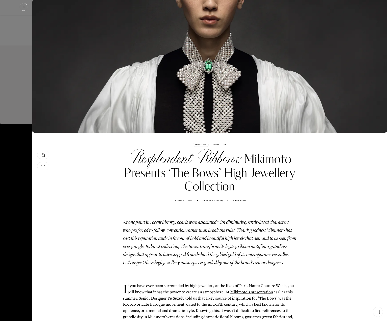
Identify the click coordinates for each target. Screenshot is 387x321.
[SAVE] (43, 166)
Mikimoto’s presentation (251, 292)
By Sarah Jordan (213, 201)
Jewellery (200, 144)
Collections (219, 145)
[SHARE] (43, 155)
